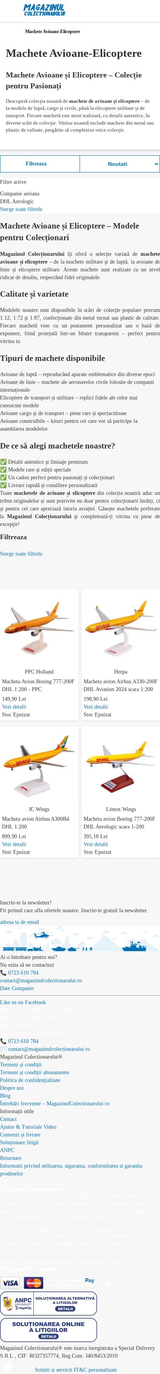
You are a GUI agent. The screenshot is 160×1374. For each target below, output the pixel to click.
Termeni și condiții (21, 1065)
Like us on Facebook (23, 1002)
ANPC (7, 1150)
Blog (5, 1096)
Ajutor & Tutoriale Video (28, 1127)
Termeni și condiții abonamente (34, 1072)
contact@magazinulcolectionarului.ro (41, 980)
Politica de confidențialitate (30, 1080)
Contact (8, 1119)
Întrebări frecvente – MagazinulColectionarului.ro (55, 1104)
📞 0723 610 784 (19, 973)
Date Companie (17, 988)
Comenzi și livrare (20, 1135)
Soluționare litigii (19, 1142)
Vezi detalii (14, 707)
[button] (74, 593)
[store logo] (44, 10)
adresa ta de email (19, 922)
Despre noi (12, 1088)
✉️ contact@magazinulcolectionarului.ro (45, 1049)
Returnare (10, 1158)
